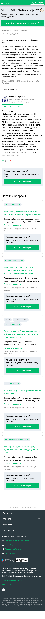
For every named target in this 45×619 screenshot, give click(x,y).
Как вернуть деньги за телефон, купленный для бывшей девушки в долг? (21, 449)
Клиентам (7, 519)
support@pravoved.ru (13, 545)
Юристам (7, 524)
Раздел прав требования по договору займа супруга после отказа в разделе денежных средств (22, 334)
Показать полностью (13, 225)
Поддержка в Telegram (13, 549)
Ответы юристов (10, 89)
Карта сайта (6, 585)
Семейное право (14, 204)
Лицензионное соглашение (12, 581)
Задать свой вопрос (22, 181)
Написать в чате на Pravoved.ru (17, 541)
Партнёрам (8, 530)
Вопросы (5, 30)
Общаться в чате (12, 106)
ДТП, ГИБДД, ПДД (9, 34)
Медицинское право (15, 261)
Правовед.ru (9, 513)
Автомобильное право (19, 30)
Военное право (13, 383)
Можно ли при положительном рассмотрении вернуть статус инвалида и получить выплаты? (19, 270)
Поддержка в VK (11, 553)
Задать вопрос (37, 3)
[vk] (3, 589)
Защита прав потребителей (18, 440)
